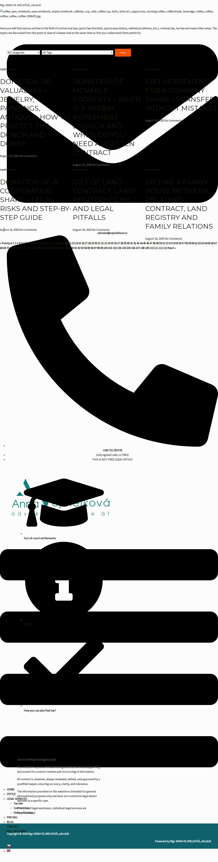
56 (180, 243)
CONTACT (13, 826)
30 (96, 243)
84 (53, 248)
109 (147, 248)
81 (43, 248)
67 (215, 243)
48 (154, 243)
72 (14, 248)
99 (101, 248)
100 (106, 248)
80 (40, 248)
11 (34, 243)
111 (156, 248)
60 (193, 243)
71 (11, 248)
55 (176, 243)
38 (121, 243)
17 (53, 243)
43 (138, 243)
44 (141, 243)
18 (57, 243)
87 (62, 248)
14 (44, 243)
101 (110, 248)
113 (165, 248)
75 (24, 248)
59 (189, 243)
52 (167, 243)
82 (46, 248)
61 (196, 243)
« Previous (6, 243)
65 (209, 243)
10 (31, 243)
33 (105, 243)
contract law (7, 69)
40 (128, 243)
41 (131, 243)
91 (75, 248)
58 (186, 243)
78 (33, 248)
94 (85, 248)
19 (60, 243)
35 (112, 243)
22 (70, 243)
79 (37, 248)
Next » (172, 248)
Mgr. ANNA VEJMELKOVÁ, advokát (20, 5)
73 (17, 248)
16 (50, 243)
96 (92, 248)
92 (79, 248)
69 (4, 248)
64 (206, 243)
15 (47, 243)
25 (79, 243)
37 (118, 243)
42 (134, 243)
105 (129, 248)
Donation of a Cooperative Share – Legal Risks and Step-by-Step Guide (36, 200)
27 (86, 243)
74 (20, 248)
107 (138, 248)
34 (108, 243)
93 (82, 248)
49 (157, 243)
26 (83, 243)
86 (59, 248)
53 (170, 243)
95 (88, 248)
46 (147, 243)
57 (183, 243)
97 (95, 248)
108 (142, 248)
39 (125, 243)
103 (119, 248)
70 (7, 248)
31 (99, 243)
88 (66, 248)
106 (133, 248)
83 (50, 248)
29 (92, 243)
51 (163, 243)
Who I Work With (16, 831)
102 (115, 248)
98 (98, 248)
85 (56, 248)
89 (69, 248)
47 (151, 243)
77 (30, 248)
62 (199, 243)
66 (212, 243)
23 (73, 243)
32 (102, 243)
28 (89, 243)
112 (161, 248)
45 (144, 243)
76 (27, 248)
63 (202, 243)
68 (1, 248)
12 (37, 243)
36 (115, 243)
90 (72, 248)
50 (160, 243)
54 (173, 243)
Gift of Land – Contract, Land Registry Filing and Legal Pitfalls (104, 200)
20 (63, 243)
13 (41, 243)
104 (124, 248)
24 (76, 243)
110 (152, 248)
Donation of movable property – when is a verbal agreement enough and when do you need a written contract (107, 117)
